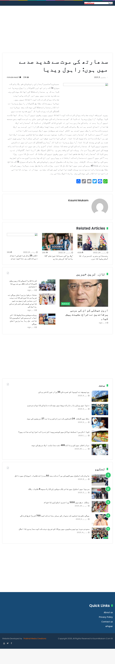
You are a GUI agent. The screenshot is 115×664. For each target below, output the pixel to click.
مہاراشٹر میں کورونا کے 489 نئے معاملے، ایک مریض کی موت (60, 445)
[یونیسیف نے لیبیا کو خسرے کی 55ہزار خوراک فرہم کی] (100, 396)
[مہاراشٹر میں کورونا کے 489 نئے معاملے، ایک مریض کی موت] (100, 449)
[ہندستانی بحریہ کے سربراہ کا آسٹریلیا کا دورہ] (92, 241)
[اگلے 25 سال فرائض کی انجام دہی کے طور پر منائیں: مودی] (22, 241)
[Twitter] (7, 643)
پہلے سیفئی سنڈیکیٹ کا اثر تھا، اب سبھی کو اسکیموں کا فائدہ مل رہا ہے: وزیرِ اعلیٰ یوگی (23, 319)
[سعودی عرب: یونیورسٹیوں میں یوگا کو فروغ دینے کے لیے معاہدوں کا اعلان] (100, 533)
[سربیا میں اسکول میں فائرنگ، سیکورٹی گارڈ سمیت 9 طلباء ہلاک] (100, 493)
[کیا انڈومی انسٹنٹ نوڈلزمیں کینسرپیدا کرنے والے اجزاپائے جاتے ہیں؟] (100, 436)
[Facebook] (11, 643)
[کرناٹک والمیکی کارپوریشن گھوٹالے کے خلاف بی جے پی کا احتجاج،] (47, 285)
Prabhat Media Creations (34, 638)
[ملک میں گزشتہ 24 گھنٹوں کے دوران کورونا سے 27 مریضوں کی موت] (100, 422)
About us (108, 612)
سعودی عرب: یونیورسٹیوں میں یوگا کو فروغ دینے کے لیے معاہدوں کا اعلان (54, 528)
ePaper (109, 626)
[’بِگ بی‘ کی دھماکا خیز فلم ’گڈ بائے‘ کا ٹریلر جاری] (57, 241)
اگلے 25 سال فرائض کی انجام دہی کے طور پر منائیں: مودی (24, 257)
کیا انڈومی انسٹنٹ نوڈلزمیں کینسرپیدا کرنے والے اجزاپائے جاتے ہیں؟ (53, 431)
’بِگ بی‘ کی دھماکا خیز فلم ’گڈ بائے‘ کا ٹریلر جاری (58, 257)
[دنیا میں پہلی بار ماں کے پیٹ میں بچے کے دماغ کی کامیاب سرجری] (100, 409)
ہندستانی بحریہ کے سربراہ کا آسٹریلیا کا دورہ (93, 257)
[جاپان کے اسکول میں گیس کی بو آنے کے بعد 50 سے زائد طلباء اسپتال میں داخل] (100, 480)
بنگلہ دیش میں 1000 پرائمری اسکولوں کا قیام (66, 502)
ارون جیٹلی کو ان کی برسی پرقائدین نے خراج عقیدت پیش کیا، (87, 314)
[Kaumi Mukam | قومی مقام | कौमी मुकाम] (98, 3)
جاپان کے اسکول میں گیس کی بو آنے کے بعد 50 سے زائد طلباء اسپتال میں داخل (52, 475)
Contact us (107, 621)
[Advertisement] (57, 30)
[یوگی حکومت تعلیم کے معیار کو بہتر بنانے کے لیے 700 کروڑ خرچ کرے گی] (100, 520)
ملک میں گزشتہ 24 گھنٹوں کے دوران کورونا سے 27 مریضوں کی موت (58, 418)
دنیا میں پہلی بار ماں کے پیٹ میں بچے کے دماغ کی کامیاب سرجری (58, 405)
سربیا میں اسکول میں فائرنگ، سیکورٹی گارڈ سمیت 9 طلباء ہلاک (58, 489)
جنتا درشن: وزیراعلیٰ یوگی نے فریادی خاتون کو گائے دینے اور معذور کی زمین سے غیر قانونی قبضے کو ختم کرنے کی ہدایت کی (22, 300)
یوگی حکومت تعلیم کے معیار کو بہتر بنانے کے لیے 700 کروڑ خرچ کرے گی (54, 515)
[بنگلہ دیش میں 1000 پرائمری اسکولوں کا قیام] (100, 506)
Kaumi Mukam (78, 200)
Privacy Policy (106, 617)
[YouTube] (4, 643)
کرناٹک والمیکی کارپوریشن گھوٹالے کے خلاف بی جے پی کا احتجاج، (23, 283)
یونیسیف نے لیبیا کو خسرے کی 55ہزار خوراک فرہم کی (63, 391)
